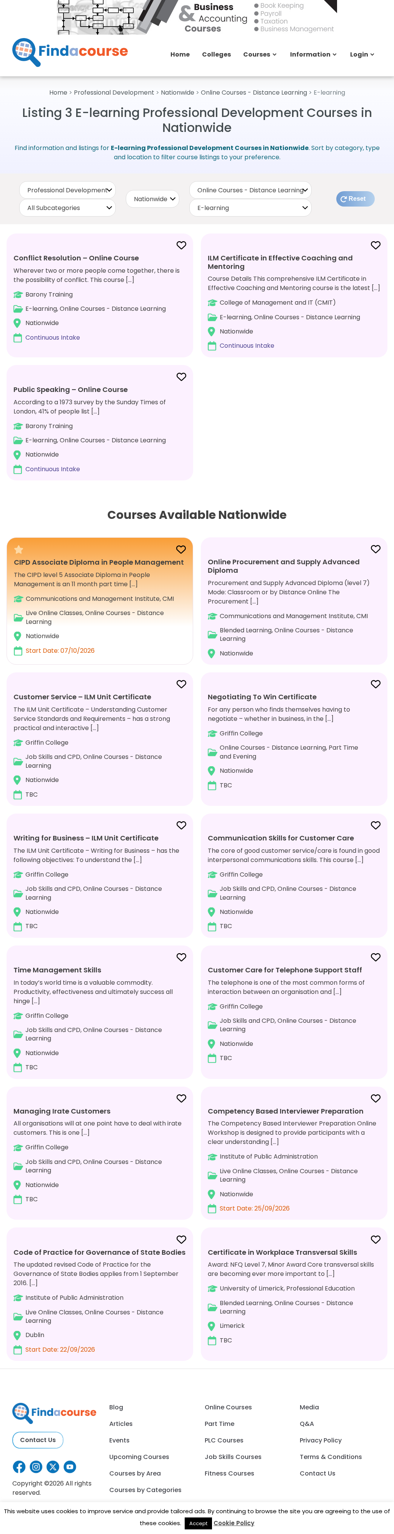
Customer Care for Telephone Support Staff (285, 970)
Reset (357, 198)
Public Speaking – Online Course (70, 389)
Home (180, 54)
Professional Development (114, 92)
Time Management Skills (57, 970)
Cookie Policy (234, 1523)
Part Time (219, 1423)
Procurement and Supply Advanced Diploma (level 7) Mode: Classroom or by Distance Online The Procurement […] (289, 607)
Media (309, 1407)
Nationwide (177, 92)
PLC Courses (224, 1440)
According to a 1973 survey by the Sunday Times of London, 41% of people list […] (89, 429)
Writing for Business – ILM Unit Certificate (86, 838)
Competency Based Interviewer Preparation (286, 1111)
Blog (116, 1407)
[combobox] (67, 190)
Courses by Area (135, 1473)
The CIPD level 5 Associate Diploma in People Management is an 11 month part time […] (99, 606)
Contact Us (38, 1440)
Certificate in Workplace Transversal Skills (282, 1252)
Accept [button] (198, 1523)
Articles (121, 1423)
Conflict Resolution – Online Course (76, 258)
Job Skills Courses (233, 1456)
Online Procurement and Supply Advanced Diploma (284, 566)
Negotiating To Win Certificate (262, 697)
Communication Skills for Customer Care (281, 838)
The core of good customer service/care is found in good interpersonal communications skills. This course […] (294, 881)
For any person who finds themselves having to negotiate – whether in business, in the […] (283, 740)
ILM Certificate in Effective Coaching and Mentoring (280, 262)
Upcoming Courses (139, 1456)
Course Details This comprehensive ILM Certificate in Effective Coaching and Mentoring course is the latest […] (294, 301)
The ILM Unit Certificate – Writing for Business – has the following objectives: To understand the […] (96, 881)
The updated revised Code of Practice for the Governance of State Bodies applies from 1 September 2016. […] (99, 1300)
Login (359, 54)
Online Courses (228, 1407)
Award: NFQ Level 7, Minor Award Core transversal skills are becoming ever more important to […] (291, 1296)
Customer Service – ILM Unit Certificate (82, 697)
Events (119, 1440)
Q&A (307, 1423)
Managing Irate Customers (61, 1111)
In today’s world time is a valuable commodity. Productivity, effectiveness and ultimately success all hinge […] (93, 1018)
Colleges (216, 54)
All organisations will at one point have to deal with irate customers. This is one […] (97, 1155)
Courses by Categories (145, 1490)
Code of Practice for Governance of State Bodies (99, 1252)
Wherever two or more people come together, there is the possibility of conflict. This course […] (96, 297)
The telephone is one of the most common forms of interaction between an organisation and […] (286, 1013)
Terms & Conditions (331, 1456)
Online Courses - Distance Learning (254, 92)
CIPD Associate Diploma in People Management (99, 562)
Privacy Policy (321, 1440)
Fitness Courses (229, 1473)
